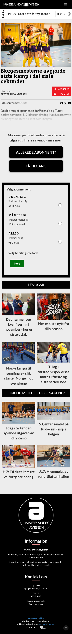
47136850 (63, 89)
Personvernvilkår (36, 618)
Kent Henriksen (36, 604)
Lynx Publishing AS (46, 624)
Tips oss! (63, 93)
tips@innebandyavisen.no (36, 588)
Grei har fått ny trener (31, 14)
